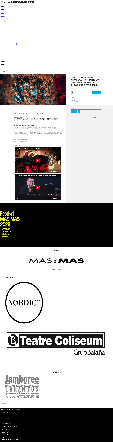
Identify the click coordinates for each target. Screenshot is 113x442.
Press (3, 9)
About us (4, 8)
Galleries (4, 63)
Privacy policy (6, 423)
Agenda (4, 5)
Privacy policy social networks (10, 426)
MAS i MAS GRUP (4, 412)
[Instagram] (2, 19)
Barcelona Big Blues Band (23, 141)
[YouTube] (12, 19)
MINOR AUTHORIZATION (98, 94)
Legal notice (6, 418)
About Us (4, 61)
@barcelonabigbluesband (23, 139)
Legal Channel (6, 421)
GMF (3, 6)
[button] (4, 21)
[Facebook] (8, 19)
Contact (5, 416)
